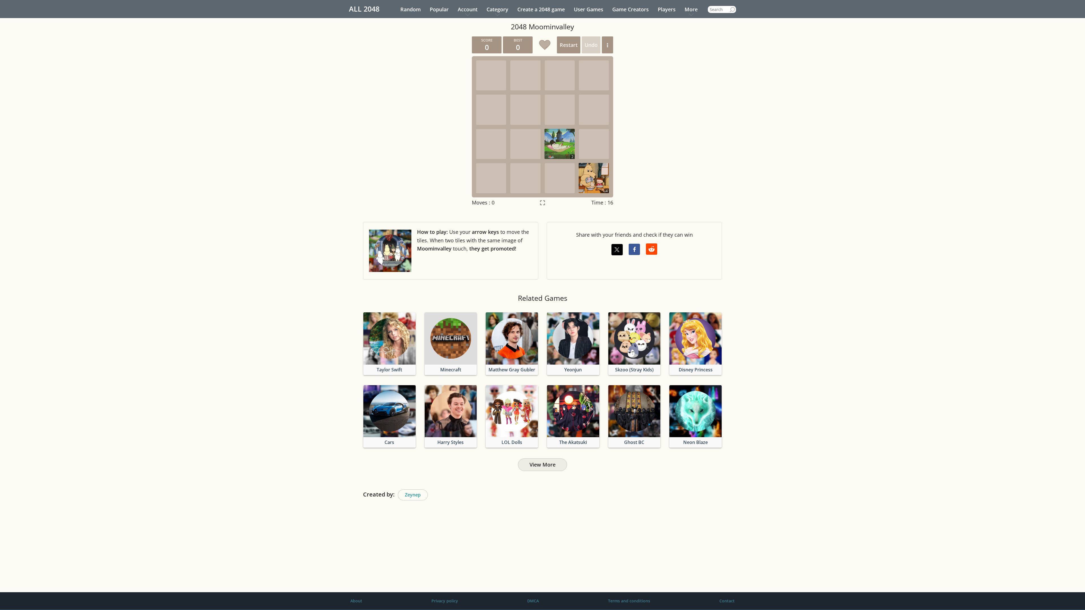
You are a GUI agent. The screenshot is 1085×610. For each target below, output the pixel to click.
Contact (727, 601)
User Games (588, 9)
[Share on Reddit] (651, 249)
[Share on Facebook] (634, 249)
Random (410, 9)
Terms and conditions (629, 601)
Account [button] (468, 9)
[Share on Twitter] (617, 249)
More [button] (691, 9)
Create (541, 9)
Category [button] (497, 9)
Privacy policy (444, 601)
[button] (607, 44)
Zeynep (413, 495)
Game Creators (630, 9)
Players (667, 9)
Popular (439, 9)
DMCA (533, 601)
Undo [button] (591, 45)
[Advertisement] (414, 121)
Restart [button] (569, 45)
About (356, 601)
